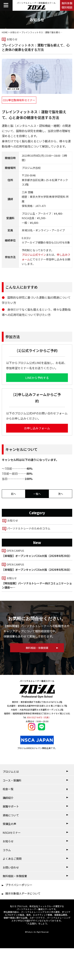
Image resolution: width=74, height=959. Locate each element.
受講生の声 (9, 824)
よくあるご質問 (12, 858)
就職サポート (11, 806)
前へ (13, 494)
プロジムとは (11, 771)
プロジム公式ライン (34, 254)
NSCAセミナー (12, 832)
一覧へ (37, 494)
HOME (5, 32)
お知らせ (14, 32)
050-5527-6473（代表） (39, 717)
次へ (60, 494)
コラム (7, 850)
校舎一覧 (8, 789)
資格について (11, 815)
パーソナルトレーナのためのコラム (28, 528)
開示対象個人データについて (22, 893)
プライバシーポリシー (18, 885)
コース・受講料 (12, 780)
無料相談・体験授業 (15, 876)
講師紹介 (8, 798)
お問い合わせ (11, 867)
